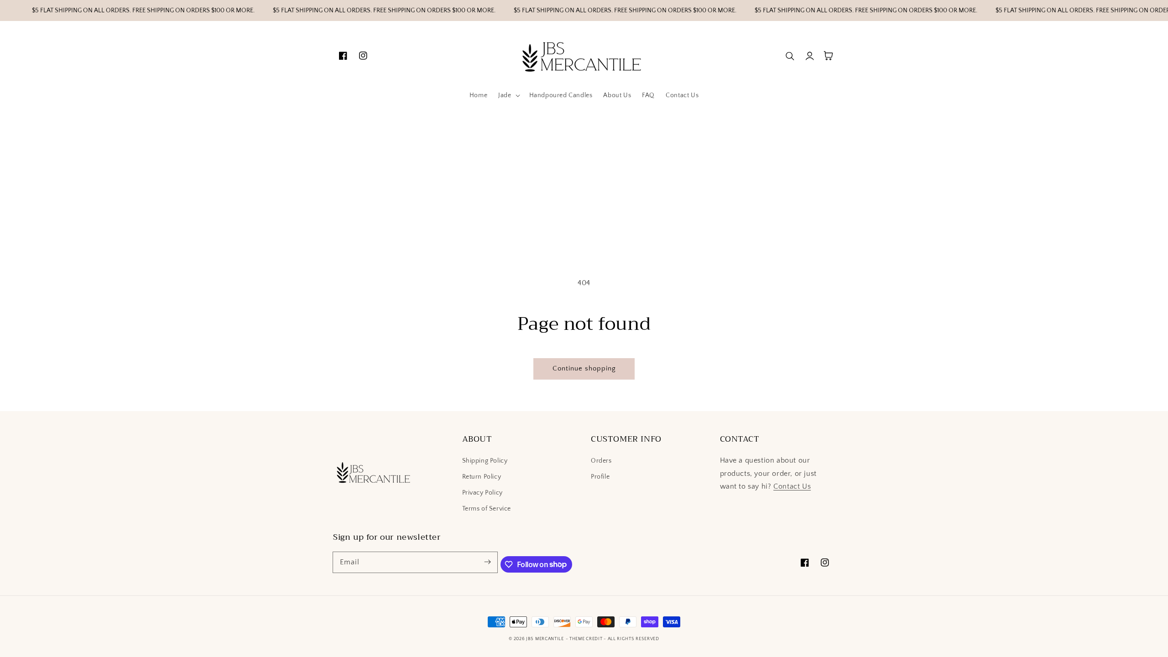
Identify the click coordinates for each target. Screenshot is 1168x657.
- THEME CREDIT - (587, 638)
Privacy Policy (482, 492)
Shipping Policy (485, 460)
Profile (600, 476)
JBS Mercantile (545, 638)
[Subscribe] (487, 562)
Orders (601, 460)
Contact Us (792, 486)
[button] (508, 95)
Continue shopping (584, 368)
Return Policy (481, 476)
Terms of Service (486, 508)
